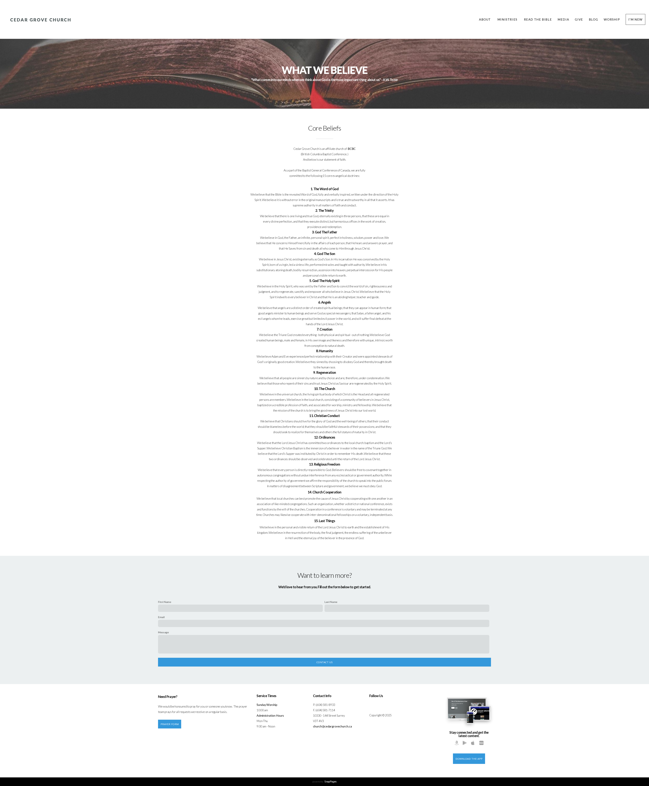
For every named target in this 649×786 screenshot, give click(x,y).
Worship (612, 19)
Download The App (469, 758)
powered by (324, 781)
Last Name (330, 601)
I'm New (635, 19)
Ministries (507, 19)
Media (563, 19)
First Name (164, 601)
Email (161, 617)
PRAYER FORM (170, 724)
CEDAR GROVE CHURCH (40, 19)
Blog (593, 19)
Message (163, 632)
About (485, 19)
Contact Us (324, 662)
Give (579, 19)
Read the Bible (538, 19)
